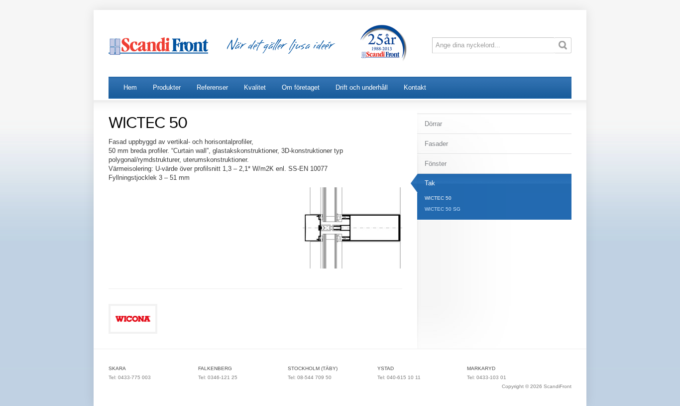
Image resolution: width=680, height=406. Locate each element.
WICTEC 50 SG (442, 209)
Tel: (113, 377)
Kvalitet (255, 87)
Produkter (167, 87)
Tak (430, 183)
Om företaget (301, 87)
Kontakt (415, 87)
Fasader (436, 143)
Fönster (436, 163)
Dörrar (433, 124)
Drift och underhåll (362, 87)
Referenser (212, 87)
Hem (130, 87)
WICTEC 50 (438, 198)
